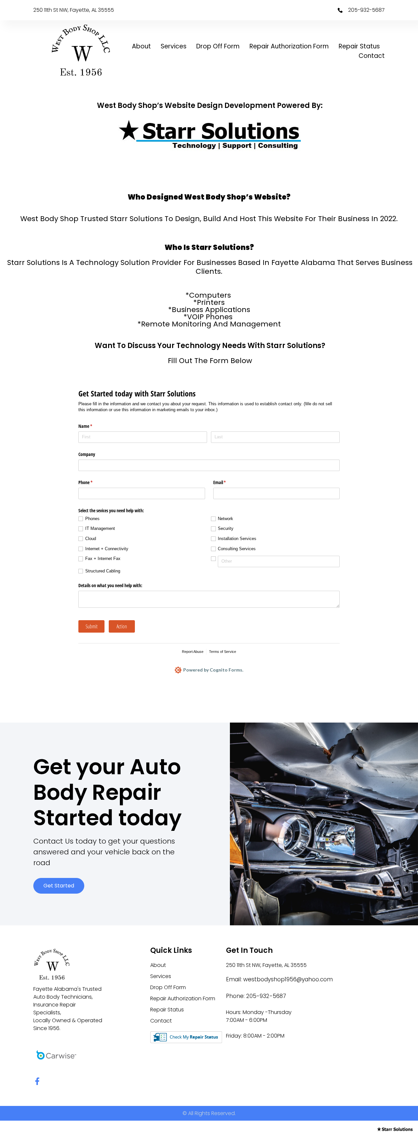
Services (173, 46)
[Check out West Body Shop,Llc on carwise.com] (56, 1054)
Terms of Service (222, 652)
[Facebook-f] (37, 1081)
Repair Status (359, 46)
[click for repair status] (186, 1037)
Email (227, 482)
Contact (372, 55)
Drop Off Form (218, 46)
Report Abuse (192, 652)
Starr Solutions (136, 219)
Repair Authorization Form (289, 46)
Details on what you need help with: (110, 585)
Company (86, 454)
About (141, 46)
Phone (93, 482)
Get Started (58, 885)
